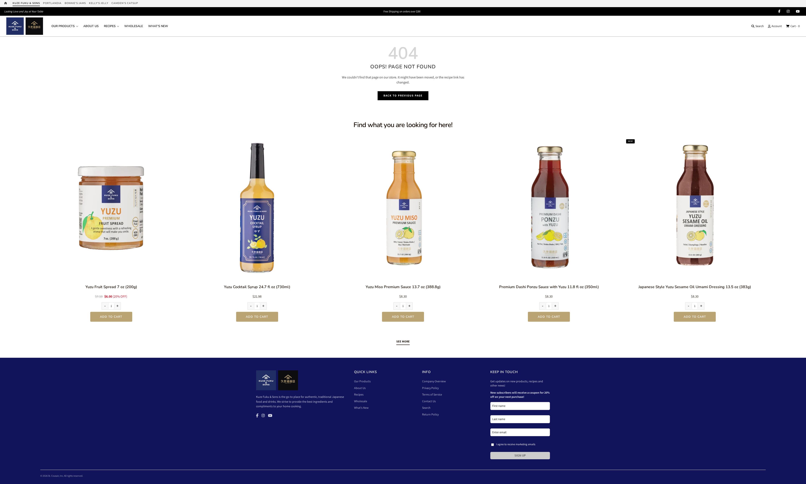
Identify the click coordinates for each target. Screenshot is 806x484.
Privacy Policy (430, 388)
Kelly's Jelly (98, 3)
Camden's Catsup (124, 3)
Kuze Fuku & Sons (26, 3)
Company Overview (434, 381)
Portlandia (52, 3)
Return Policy (430, 414)
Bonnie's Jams (75, 3)
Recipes (110, 26)
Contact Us (429, 401)
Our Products (63, 26)
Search (759, 26)
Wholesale (133, 26)
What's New (158, 26)
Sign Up (520, 455)
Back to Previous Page (403, 95)
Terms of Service (432, 394)
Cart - (795, 26)
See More (403, 341)
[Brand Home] (6, 3)
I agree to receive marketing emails (515, 444)
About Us (91, 26)
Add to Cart (111, 317)
